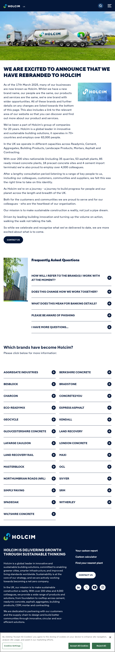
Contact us (86, 575)
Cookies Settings (12, 646)
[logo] (12, 7)
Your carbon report (86, 550)
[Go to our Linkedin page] (79, 587)
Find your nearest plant (89, 562)
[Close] (110, 637)
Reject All (101, 646)
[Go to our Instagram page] (103, 587)
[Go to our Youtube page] (95, 587)
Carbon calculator (86, 556)
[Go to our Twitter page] (87, 587)
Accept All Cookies (79, 646)
